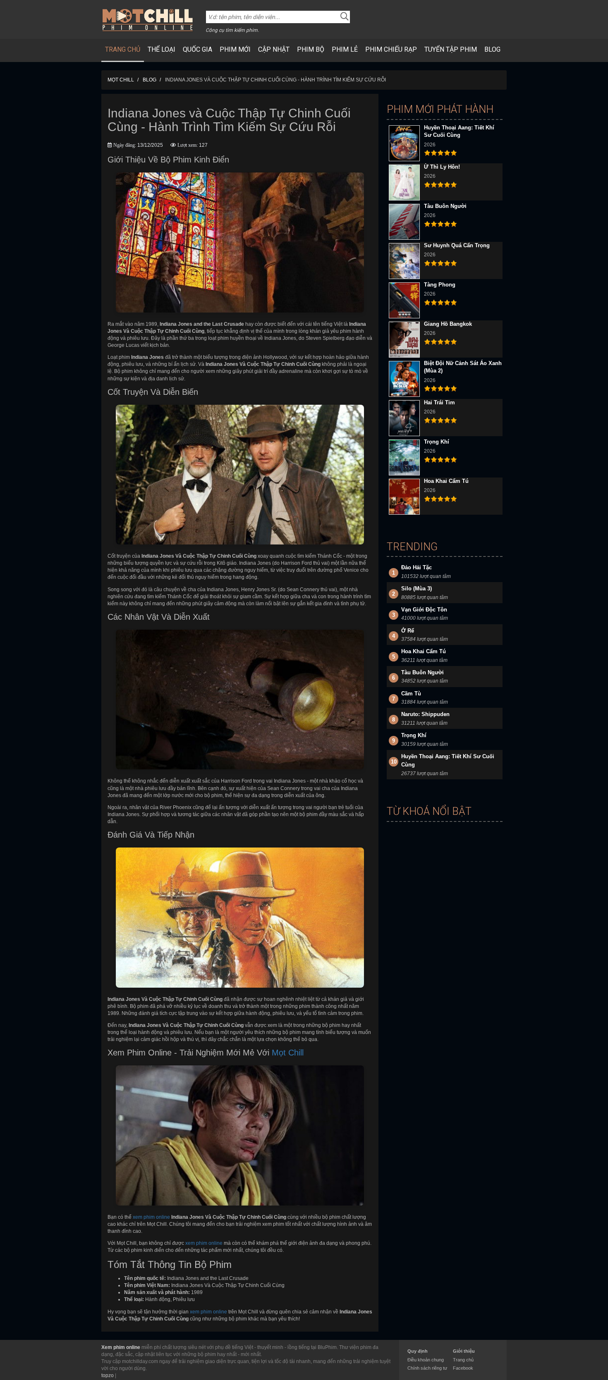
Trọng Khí (436, 442)
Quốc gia (197, 49)
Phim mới (235, 49)
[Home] (147, 20)
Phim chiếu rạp (391, 49)
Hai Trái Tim (439, 402)
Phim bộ (310, 49)
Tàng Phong (439, 285)
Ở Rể (407, 631)
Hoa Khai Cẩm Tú (446, 481)
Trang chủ (122, 49)
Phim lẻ (345, 49)
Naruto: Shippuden (425, 714)
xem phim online (151, 1217)
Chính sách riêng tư (427, 1368)
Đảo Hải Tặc (416, 567)
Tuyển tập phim (450, 49)
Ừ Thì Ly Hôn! (442, 167)
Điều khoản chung (425, 1359)
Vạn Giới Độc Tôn (424, 609)
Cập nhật (274, 49)
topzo (107, 1375)
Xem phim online (120, 1347)
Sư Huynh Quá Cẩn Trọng (457, 245)
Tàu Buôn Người (445, 206)
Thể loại (161, 49)
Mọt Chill (288, 1052)
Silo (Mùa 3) (416, 588)
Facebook (463, 1368)
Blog (492, 49)
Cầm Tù (411, 693)
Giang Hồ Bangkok (448, 324)
